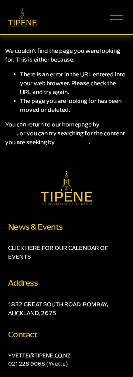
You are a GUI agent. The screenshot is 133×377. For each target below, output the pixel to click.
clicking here (72, 142)
